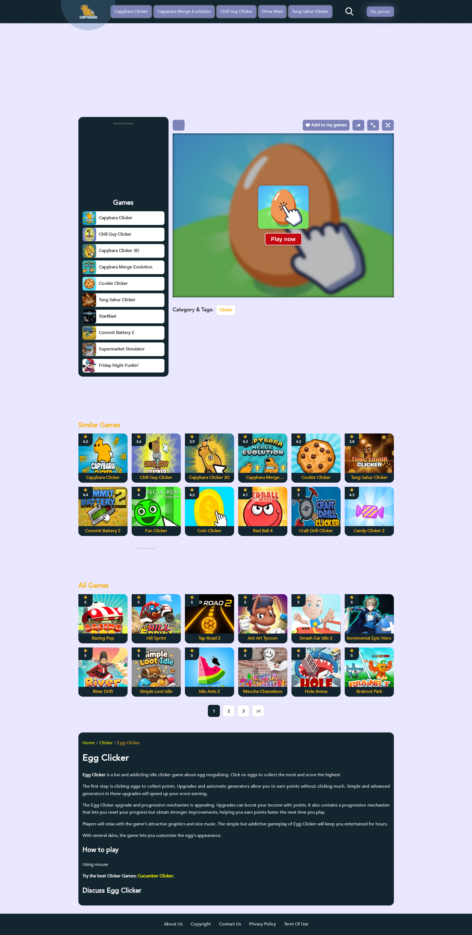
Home (88, 743)
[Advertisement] (236, 72)
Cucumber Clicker (155, 876)
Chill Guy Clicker (236, 11)
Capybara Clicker (131, 11)
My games (380, 11)
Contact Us (230, 924)
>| (258, 711)
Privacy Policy (262, 924)
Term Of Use (296, 924)
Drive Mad (272, 11)
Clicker (226, 310)
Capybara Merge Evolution (184, 11)
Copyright (201, 924)
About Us (173, 924)
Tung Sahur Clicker (310, 11)
